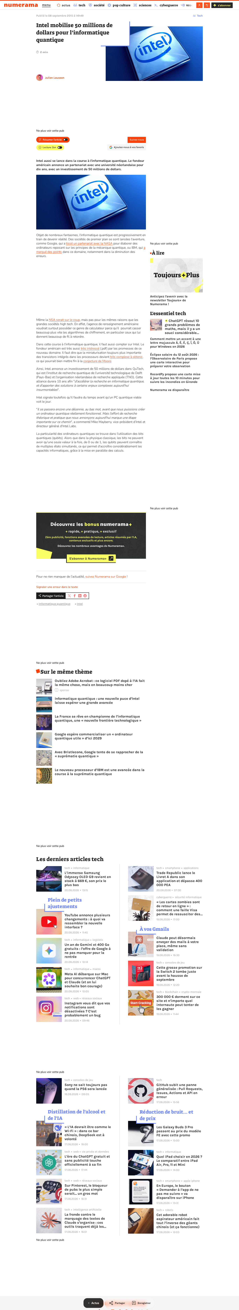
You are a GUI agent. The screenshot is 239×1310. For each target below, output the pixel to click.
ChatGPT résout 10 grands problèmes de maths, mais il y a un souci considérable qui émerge (182, 327)
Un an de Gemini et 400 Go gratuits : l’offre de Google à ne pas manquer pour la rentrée (88, 951)
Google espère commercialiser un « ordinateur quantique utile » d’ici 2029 (94, 736)
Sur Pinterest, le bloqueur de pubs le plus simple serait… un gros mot (86, 1189)
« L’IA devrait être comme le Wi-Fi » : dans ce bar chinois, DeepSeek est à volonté (88, 1133)
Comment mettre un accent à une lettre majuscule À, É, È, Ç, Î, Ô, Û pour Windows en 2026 (175, 342)
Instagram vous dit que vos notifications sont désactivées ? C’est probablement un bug (87, 1009)
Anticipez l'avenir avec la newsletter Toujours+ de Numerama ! (169, 300)
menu (46, 5)
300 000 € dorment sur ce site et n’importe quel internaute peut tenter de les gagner (178, 1003)
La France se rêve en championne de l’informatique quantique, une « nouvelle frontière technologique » (98, 718)
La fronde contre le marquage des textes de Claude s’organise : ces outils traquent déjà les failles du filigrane (85, 1220)
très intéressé (90, 348)
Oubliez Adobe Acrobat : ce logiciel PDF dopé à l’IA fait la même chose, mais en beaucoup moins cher (100, 683)
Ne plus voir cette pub (50, 131)
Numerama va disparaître (169, 390)
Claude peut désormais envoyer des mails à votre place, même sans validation (177, 944)
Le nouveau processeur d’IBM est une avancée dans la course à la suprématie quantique (100, 772)
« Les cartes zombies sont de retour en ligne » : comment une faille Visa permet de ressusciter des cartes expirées (178, 908)
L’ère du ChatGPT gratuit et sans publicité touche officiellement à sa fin (87, 1160)
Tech (200, 15)
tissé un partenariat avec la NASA (89, 243)
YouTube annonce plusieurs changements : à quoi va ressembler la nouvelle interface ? (87, 921)
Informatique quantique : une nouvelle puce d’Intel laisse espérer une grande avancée (97, 701)
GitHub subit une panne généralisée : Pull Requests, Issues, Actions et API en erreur (179, 1091)
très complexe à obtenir (126, 357)
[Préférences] (207, 5)
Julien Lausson (54, 77)
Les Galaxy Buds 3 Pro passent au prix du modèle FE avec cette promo (178, 1131)
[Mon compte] (199, 5)
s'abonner (224, 5)
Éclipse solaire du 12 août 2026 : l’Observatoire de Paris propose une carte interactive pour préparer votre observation (174, 360)
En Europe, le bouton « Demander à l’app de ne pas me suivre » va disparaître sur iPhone (177, 1192)
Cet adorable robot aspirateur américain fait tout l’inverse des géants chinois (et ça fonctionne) (177, 1221)
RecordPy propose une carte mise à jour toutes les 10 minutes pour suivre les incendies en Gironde (175, 378)
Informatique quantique (54, 603)
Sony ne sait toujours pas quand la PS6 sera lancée (86, 1087)
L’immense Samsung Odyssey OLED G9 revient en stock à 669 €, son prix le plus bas (88, 879)
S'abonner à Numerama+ (88, 558)
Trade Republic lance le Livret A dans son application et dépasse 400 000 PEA (179, 879)
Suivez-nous (137, 139)
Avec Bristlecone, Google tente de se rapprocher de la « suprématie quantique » (99, 754)
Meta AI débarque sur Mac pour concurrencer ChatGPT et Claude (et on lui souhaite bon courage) (88, 980)
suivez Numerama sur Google (105, 576)
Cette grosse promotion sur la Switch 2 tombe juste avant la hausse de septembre (179, 974)
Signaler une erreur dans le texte (57, 587)
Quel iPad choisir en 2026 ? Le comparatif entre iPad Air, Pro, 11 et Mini (179, 1161)
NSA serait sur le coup (64, 320)
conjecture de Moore (97, 361)
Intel (80, 603)
